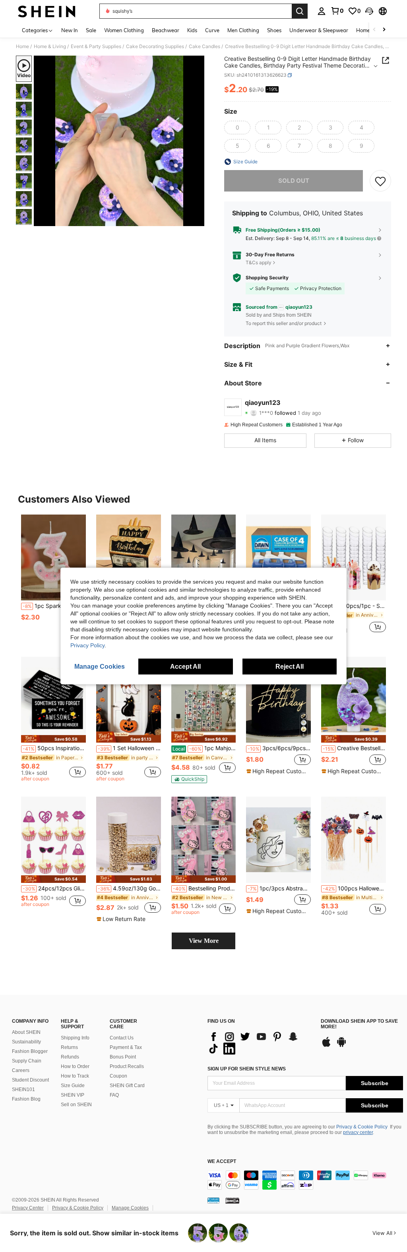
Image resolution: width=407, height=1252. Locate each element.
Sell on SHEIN (76, 1104)
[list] (260, 1043)
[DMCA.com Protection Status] (232, 1200)
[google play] (341, 1046)
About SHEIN (26, 1032)
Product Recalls (127, 1066)
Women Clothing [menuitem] (124, 30)
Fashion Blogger (30, 1051)
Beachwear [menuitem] (165, 30)
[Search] (300, 11)
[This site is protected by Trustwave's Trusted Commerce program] (213, 1200)
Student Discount (30, 1080)
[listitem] (53, 577)
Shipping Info (75, 1038)
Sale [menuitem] (91, 30)
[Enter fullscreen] (197, 220)
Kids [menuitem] (192, 30)
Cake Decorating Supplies (155, 46)
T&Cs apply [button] (258, 262)
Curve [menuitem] (212, 30)
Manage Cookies (130, 1208)
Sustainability (26, 1042)
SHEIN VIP (72, 1095)
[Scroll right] (384, 30)
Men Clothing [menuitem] (243, 30)
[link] (337, 10)
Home (22, 46)
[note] (53, 739)
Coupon (118, 1076)
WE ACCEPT (221, 1161)
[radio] (237, 127)
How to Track (75, 1076)
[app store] (326, 1046)
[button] (369, 11)
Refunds (70, 1057)
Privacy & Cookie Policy (362, 1127)
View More (204, 940)
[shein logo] (47, 11)
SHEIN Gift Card (127, 1085)
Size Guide (73, 1085)
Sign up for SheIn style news (246, 1069)
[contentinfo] (305, 1180)
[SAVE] (380, 181)
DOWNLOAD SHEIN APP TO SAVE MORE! (359, 1024)
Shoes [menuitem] (274, 30)
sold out (293, 180)
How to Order (75, 1066)
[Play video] (119, 141)
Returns (69, 1047)
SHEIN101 (23, 1089)
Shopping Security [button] (267, 278)
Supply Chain (26, 1061)
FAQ (114, 1095)
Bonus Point (123, 1057)
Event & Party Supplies (96, 46)
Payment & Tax (126, 1047)
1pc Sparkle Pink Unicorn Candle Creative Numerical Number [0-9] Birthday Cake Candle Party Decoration (54, 606)
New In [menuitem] (69, 30)
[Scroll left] (374, 30)
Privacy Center (28, 1208)
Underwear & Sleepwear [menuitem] (318, 30)
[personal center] (321, 11)
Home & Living (50, 46)
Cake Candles (204, 46)
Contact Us (122, 1038)
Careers (20, 1070)
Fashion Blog (26, 1099)
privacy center (358, 1132)
